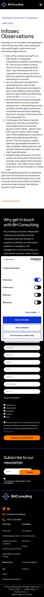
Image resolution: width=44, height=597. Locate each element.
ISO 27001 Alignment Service (11, 549)
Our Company (26, 531)
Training (9, 414)
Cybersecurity (10, 405)
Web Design (17, 594)
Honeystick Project (27, 96)
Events (4, 574)
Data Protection (11, 408)
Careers (24, 546)
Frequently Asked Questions (11, 579)
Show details (30, 312)
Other (8, 417)
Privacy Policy (8, 431)
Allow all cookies (22, 320)
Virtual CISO (6, 531)
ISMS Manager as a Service (11, 536)
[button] (41, 5)
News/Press (26, 541)
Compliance (10, 411)
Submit (30, 472)
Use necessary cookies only (22, 335)
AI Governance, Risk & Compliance (9, 542)
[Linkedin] (4, 508)
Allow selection (22, 328)
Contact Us (25, 569)
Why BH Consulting (28, 536)
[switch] (37, 287)
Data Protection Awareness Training (11, 555)
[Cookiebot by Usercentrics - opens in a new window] (31, 259)
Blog (3, 569)
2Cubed (29, 594)
